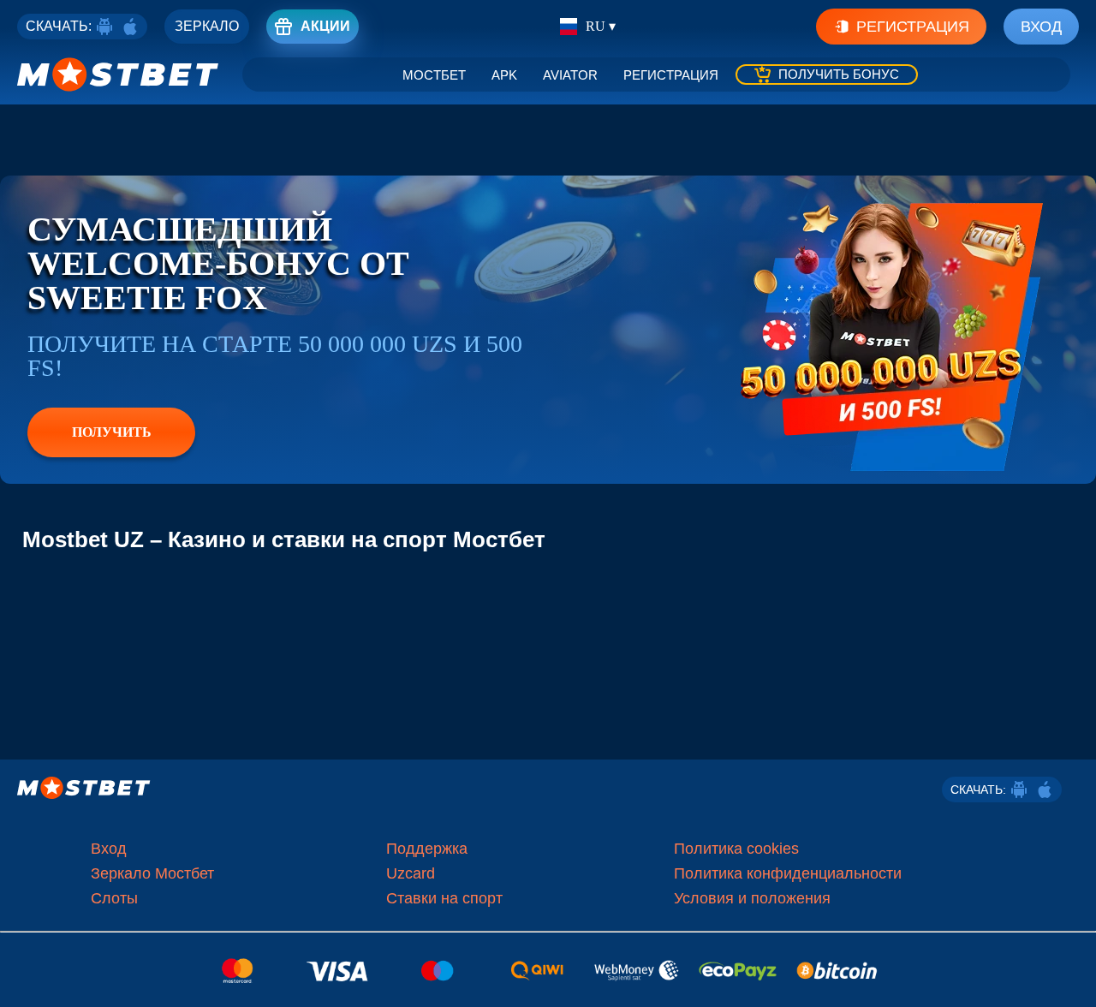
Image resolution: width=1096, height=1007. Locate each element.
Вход (1041, 26)
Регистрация (912, 26)
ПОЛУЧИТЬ (112, 432)
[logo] (118, 74)
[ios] (130, 26)
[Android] (104, 26)
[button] (1070, 977)
